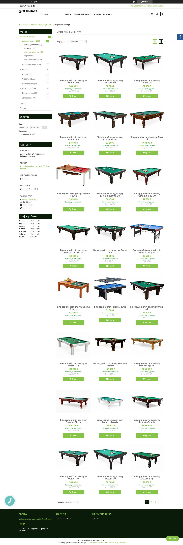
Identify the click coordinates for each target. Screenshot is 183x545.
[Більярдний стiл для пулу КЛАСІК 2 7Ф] (146, 457)
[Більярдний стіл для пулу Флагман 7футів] (146, 401)
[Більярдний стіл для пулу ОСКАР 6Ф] (73, 61)
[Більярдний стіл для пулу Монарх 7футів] (146, 344)
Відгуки (23, 108)
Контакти (107, 14)
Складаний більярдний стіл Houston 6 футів (147, 251)
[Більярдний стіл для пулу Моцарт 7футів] (110, 401)
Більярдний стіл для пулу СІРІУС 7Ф (147, 81)
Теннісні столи (28, 93)
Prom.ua (103, 540)
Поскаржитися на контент (98, 543)
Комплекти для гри (31, 59)
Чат (174, 539)
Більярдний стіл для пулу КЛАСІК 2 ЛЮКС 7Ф (110, 194)
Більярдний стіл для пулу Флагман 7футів (147, 421)
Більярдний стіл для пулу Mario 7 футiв (73, 194)
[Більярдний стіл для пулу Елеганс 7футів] (73, 401)
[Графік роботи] (152, 14)
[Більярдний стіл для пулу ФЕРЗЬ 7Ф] (73, 118)
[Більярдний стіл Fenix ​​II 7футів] (110, 288)
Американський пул (31, 52)
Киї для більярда (29, 65)
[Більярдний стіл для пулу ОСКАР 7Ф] (73, 457)
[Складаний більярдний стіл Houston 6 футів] (146, 231)
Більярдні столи (45, 25)
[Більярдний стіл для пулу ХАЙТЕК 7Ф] (73, 344)
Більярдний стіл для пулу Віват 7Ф (147, 138)
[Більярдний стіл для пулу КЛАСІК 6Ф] (110, 61)
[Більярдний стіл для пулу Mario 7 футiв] (73, 174)
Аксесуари (26, 79)
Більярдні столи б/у (31, 45)
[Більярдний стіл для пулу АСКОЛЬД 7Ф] (110, 118)
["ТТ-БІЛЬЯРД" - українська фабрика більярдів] (28, 14)
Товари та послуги (82, 14)
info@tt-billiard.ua (29, 200)
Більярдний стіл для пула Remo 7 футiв (73, 308)
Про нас (97, 14)
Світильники (27, 98)
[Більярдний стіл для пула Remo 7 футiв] (73, 288)
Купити (75, 96)
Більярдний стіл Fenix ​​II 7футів (110, 307)
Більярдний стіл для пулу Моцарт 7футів (110, 421)
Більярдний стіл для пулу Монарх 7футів (147, 364)
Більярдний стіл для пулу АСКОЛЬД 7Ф (110, 138)
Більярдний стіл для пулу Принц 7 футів (110, 364)
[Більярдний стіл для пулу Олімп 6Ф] (146, 288)
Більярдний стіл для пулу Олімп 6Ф (146, 308)
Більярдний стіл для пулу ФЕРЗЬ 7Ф (73, 138)
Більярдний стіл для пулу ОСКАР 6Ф (73, 81)
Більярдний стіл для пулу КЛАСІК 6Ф (110, 81)
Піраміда (27, 48)
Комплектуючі (28, 84)
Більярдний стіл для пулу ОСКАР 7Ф (73, 477)
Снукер (27, 56)
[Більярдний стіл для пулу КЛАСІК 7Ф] (110, 457)
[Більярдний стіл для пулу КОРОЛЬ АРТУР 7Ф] (73, 231)
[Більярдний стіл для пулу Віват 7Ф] (146, 118)
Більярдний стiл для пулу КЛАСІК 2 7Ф (147, 477)
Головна (67, 14)
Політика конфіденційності (117, 543)
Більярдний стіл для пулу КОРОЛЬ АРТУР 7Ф (73, 251)
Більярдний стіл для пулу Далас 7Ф (110, 251)
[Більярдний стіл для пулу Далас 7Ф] (110, 231)
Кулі (23, 69)
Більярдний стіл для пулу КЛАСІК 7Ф (110, 477)
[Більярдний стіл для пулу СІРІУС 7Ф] (146, 61)
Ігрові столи (26, 88)
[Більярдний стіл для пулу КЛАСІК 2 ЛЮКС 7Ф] (110, 174)
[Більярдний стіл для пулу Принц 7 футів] (110, 344)
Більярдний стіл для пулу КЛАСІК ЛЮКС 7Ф (147, 194)
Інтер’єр (25, 74)
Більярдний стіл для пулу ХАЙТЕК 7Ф (73, 364)
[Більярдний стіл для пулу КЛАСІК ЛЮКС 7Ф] (146, 174)
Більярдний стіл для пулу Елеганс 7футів (73, 421)
